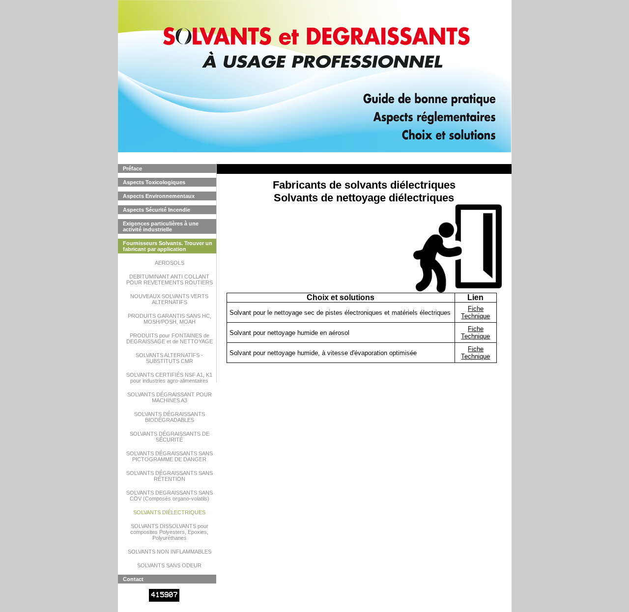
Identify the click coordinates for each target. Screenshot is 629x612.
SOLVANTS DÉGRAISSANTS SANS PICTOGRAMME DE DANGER (169, 456)
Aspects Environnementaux (159, 196)
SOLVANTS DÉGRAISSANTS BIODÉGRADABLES (169, 417)
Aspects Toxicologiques (154, 182)
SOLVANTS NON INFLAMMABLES (169, 552)
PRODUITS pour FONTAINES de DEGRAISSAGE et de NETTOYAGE (169, 338)
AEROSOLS (169, 263)
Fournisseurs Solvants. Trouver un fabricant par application (167, 246)
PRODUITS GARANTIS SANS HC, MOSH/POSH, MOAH (169, 319)
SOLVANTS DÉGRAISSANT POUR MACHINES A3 (169, 397)
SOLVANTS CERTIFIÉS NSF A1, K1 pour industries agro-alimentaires (169, 378)
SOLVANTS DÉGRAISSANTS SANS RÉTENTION (169, 476)
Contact (133, 579)
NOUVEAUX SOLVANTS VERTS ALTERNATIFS (169, 299)
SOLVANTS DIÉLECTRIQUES (169, 512)
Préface (132, 168)
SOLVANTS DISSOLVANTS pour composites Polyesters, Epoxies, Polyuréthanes (169, 532)
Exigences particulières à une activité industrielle (161, 226)
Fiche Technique (475, 312)
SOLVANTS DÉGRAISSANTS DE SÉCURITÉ (169, 437)
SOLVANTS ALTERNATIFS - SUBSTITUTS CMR (169, 358)
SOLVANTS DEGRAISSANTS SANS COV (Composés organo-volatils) (169, 495)
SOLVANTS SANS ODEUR (169, 565)
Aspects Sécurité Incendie (156, 210)
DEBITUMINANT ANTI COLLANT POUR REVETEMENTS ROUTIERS (169, 279)
